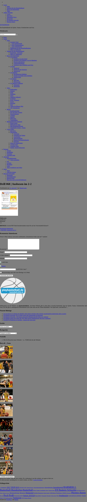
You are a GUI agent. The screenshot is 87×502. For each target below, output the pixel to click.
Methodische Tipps (15, 124)
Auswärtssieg (48, 487)
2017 (9, 487)
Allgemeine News (11, 17)
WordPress (9, 499)
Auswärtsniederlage (39, 487)
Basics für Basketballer (13, 9)
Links (8, 166)
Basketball (28, 490)
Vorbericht (17, 498)
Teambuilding (14, 120)
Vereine (9, 150)
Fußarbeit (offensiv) (15, 97)
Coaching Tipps (14, 146)
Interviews (9, 15)
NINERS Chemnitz (66, 493)
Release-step (17, 82)
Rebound (12, 103)
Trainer (1, 498)
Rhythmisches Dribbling (20, 74)
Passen (12, 101)
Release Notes (10, 178)
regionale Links (11, 155)
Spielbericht (63, 495)
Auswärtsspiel (58, 487)
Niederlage (59, 493)
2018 (13, 487)
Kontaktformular (11, 176)
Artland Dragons (30, 487)
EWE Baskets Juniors (81, 490)
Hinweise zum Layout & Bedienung (16, 180)
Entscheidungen (14, 114)
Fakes (11, 95)
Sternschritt (17, 86)
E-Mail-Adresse (5, 255)
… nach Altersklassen (16, 46)
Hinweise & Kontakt (9, 173)
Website (2, 258)
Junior (5, 169)
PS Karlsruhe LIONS (18, 495)
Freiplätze (9, 154)
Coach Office (10, 129)
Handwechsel (17, 77)
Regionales (10, 18)
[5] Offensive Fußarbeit (16, 83)
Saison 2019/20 (29, 496)
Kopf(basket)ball (14, 111)
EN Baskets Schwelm (13, 20)
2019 (17, 487)
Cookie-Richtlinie (37, 480)
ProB (11, 495)
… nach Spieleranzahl (16, 43)
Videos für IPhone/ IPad (16, 106)
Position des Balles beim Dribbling (23, 75)
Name (2, 252)
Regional (5, 149)
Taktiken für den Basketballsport (15, 8)
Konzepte (16, 141)
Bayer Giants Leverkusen (39, 490)
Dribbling (12, 94)
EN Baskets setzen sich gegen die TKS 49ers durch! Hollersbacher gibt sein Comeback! (27, 318)
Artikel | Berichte (8, 12)
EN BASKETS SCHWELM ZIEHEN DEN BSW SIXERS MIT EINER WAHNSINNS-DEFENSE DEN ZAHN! (34, 314)
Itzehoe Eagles (46, 493)
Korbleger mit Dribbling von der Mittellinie (25, 60)
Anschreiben (17, 137)
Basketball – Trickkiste (16, 52)
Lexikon (9, 163)
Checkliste (16, 134)
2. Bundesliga (3, 487)
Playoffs (1, 495)
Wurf (11, 105)
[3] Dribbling (13, 72)
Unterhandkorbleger (19, 63)
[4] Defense (13, 79)
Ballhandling (13, 89)
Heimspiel (29, 493)
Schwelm (48, 495)
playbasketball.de (4, 24)
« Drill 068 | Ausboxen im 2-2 (8, 230)
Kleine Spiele (13, 123)
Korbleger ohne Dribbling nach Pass (23, 65)
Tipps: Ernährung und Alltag (14, 167)
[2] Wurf (12, 66)
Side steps (16, 80)
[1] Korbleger (14, 57)
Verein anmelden (14, 160)
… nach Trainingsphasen (17, 45)
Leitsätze (12, 115)
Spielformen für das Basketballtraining (20, 48)
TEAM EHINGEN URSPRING (74, 495)
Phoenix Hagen (11, 22)
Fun (8, 161)
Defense (12, 91)
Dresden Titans (52, 490)
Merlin (16, 499)
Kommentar (3, 249)
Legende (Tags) (14, 42)
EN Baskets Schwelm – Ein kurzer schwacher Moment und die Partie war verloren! (25, 317)
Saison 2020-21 (38, 495)
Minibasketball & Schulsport (14, 121)
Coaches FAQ (14, 144)
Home (5, 37)
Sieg (57, 495)
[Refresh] (3, 266)
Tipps (8, 170)
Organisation (13, 132)
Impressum (10, 175)
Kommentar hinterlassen (6, 228)
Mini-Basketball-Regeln (16, 126)
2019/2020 (21, 487)
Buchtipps (9, 164)
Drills (8, 6)
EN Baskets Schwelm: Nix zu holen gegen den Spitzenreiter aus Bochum (23, 315)
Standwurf (16, 68)
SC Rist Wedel (53, 495)
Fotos (1, 493)
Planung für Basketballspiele (21, 140)
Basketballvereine (11, 158)
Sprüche (12, 117)
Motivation (13, 118)
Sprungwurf (17, 71)
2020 (25, 487)
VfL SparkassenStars (8, 498)
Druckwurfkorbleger (19, 62)
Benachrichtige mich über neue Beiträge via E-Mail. (16, 272)
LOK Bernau (53, 493)
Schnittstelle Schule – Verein (17, 127)
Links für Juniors (11, 172)
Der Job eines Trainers (16, 112)
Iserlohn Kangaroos (38, 493)
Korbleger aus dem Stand (20, 59)
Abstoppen (16, 85)
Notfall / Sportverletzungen (17, 147)
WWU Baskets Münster (26, 498)
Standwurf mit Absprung (20, 69)
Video (8, 11)
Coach (5, 5)
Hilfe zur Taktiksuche (16, 54)
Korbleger (13, 98)
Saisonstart (44, 495)
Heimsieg (22, 493)
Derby (47, 490)
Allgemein (6, 157)
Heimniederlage (14, 493)
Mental (9, 109)
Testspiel (84, 495)
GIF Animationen (15, 108)
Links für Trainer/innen (16, 143)
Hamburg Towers (6, 493)
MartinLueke (23, 188)
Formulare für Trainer (19, 135)
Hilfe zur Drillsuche (15, 49)
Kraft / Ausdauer (14, 100)
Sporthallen (10, 152)
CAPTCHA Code (21, 269)
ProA (6, 495)
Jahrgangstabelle (18, 138)
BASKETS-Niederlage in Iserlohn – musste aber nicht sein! (19, 320)
